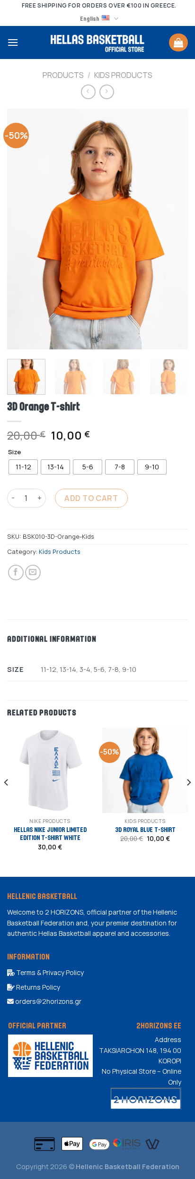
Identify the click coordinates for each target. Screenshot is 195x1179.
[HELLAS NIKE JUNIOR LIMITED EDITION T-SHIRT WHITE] (50, 770)
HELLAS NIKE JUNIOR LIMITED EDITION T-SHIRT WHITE (50, 833)
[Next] (172, 229)
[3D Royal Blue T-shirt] (145, 770)
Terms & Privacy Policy (49, 972)
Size (14, 452)
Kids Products (123, 75)
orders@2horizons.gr (47, 1001)
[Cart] (178, 42)
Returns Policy (37, 987)
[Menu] (12, 42)
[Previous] (22, 229)
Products (63, 75)
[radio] (23, 467)
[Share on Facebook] (16, 572)
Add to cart (91, 498)
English (89, 18)
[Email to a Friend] (33, 572)
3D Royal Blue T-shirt (145, 829)
